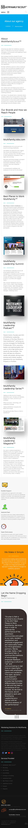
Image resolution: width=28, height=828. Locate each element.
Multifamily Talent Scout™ (9, 765)
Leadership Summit (7, 783)
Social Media (6, 773)
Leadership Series (7, 778)
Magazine (5, 788)
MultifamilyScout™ (6, 824)
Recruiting (5, 767)
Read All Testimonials (8, 598)
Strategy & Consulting (8, 775)
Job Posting (6, 770)
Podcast (5, 786)
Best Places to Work (8, 781)
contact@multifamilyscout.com (17, 809)
